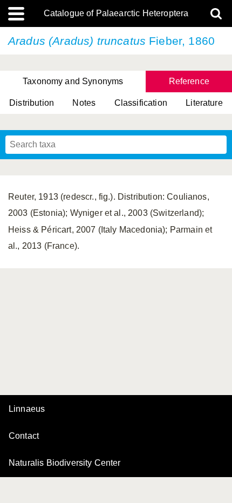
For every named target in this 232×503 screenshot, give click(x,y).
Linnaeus (27, 409)
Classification (140, 102)
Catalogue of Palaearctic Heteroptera (116, 13)
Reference (189, 81)
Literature (204, 102)
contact (24, 435)
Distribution (31, 102)
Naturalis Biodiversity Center (65, 463)
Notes (83, 102)
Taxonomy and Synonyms (73, 81)
